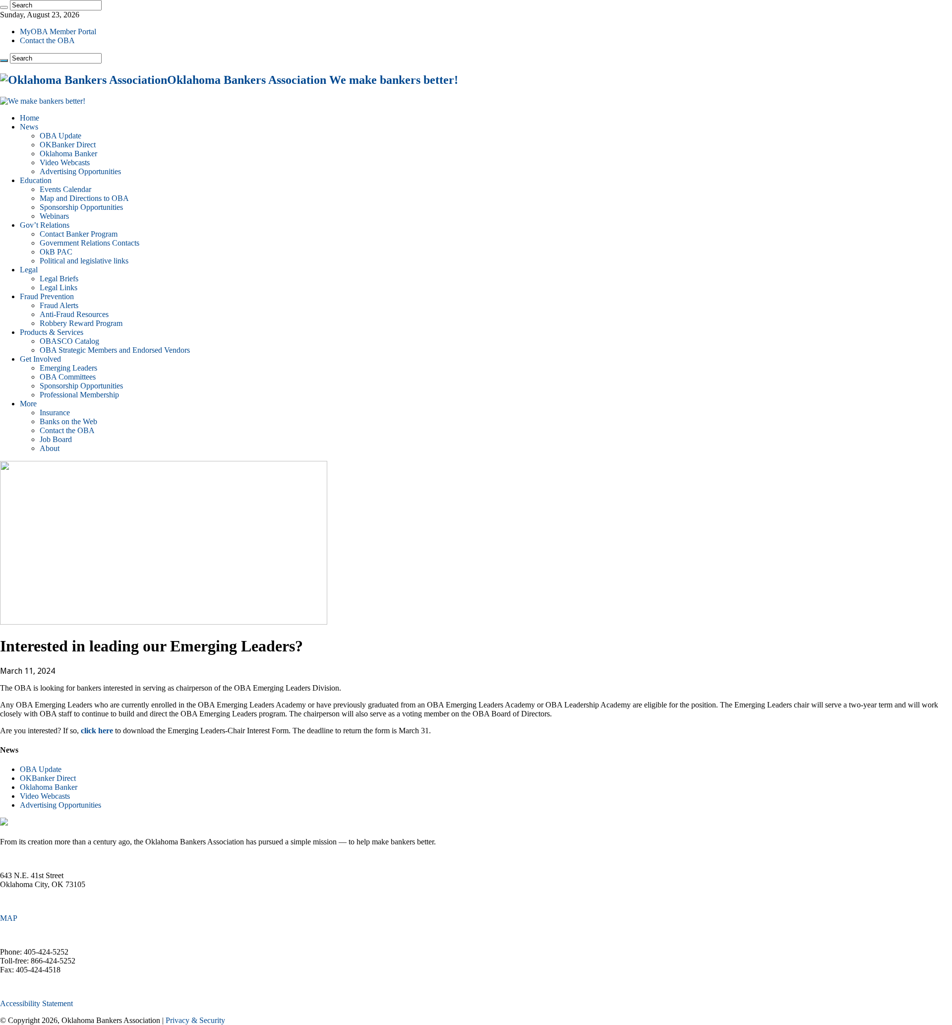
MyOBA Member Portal (58, 31)
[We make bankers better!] (42, 101)
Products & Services (51, 332)
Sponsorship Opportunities (81, 207)
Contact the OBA (47, 40)
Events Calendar (65, 189)
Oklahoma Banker (68, 153)
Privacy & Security (195, 1020)
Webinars (54, 216)
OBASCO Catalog (69, 341)
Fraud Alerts (59, 305)
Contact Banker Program (79, 234)
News (29, 127)
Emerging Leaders (68, 368)
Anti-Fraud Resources (74, 314)
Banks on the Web (68, 421)
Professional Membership (79, 394)
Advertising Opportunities (80, 171)
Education (36, 180)
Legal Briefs (59, 278)
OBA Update (60, 135)
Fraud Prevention (47, 296)
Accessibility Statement (36, 1003)
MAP (8, 918)
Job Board (56, 439)
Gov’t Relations (44, 225)
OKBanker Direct (68, 144)
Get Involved (40, 359)
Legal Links (58, 287)
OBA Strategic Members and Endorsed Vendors (115, 350)
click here (97, 730)
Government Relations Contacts (89, 243)
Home (29, 118)
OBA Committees (68, 377)
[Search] (4, 7)
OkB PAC (56, 252)
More (28, 403)
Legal (29, 269)
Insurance (55, 412)
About (50, 448)
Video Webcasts (65, 162)
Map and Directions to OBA (84, 198)
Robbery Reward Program (81, 323)
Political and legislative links (84, 260)
